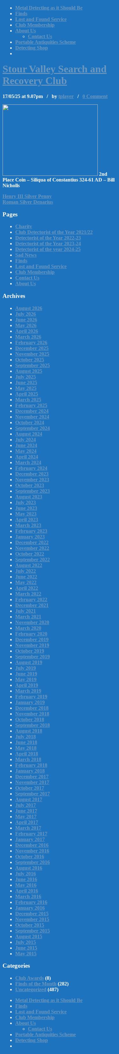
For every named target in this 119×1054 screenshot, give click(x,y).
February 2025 (31, 405)
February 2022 (31, 599)
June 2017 (26, 811)
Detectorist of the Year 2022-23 (48, 237)
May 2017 (25, 816)
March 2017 (28, 828)
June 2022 (26, 576)
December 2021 (32, 605)
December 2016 (32, 845)
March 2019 (28, 691)
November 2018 (32, 713)
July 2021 (25, 611)
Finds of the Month (35, 983)
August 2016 (28, 868)
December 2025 (32, 348)
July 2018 (25, 736)
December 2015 (32, 913)
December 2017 (32, 776)
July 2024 (25, 439)
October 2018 (29, 719)
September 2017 (32, 793)
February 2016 (31, 902)
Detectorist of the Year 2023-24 (48, 243)
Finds (21, 13)
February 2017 (31, 833)
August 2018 (28, 731)
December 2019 (32, 639)
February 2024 (31, 468)
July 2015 (25, 942)
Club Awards (29, 978)
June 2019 (26, 673)
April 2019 (26, 685)
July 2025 (25, 376)
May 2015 (25, 953)
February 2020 (31, 633)
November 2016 (32, 850)
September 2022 (32, 559)
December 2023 (32, 474)
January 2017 (30, 839)
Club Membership (35, 25)
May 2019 (25, 679)
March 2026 (28, 336)
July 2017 (25, 805)
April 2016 (26, 890)
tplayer (66, 96)
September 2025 (32, 365)
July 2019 (25, 668)
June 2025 (26, 382)
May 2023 (25, 514)
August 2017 (28, 799)
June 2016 (26, 879)
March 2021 (28, 616)
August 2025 (28, 371)
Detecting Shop (31, 47)
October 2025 (29, 359)
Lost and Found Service (41, 19)
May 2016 (25, 885)
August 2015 (28, 936)
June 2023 (26, 508)
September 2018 (32, 725)
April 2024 (26, 456)
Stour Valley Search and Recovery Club (55, 74)
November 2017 (32, 782)
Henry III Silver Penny (27, 196)
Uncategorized (30, 989)
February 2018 (31, 765)
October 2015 (29, 925)
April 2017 (26, 822)
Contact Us (40, 36)
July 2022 (25, 571)
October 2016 (29, 856)
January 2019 (30, 702)
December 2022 (32, 542)
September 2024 (32, 428)
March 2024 (28, 462)
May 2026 (25, 325)
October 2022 (29, 554)
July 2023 (25, 502)
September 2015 (32, 930)
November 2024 (32, 416)
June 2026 (26, 319)
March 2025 (28, 399)
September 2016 (32, 862)
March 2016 (28, 896)
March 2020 (28, 628)
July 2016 (25, 873)
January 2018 (30, 771)
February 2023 (31, 531)
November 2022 (32, 548)
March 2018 (28, 759)
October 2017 (29, 788)
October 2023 (29, 485)
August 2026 (28, 308)
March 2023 (28, 525)
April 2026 (26, 331)
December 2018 (32, 708)
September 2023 (32, 491)
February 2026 (31, 342)
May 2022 (25, 582)
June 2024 (26, 445)
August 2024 (28, 434)
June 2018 (26, 742)
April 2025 (26, 394)
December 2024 (32, 411)
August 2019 (28, 662)
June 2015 (26, 948)
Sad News (25, 255)
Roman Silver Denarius (28, 202)
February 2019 (31, 696)
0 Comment (95, 96)
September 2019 (32, 656)
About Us (25, 30)
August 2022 (28, 565)
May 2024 (25, 451)
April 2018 (26, 753)
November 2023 (32, 479)
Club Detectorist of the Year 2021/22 (54, 232)
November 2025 (32, 354)
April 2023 (26, 519)
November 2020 (32, 622)
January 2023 (30, 536)
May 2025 (25, 388)
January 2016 (30, 908)
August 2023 (28, 496)
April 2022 (26, 588)
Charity (23, 226)
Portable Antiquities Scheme (45, 42)
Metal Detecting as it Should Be (49, 7)
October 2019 (29, 651)
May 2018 (25, 748)
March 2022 (28, 593)
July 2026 (25, 314)
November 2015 (32, 919)
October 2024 (29, 422)
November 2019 (32, 645)
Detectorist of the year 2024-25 (48, 249)
